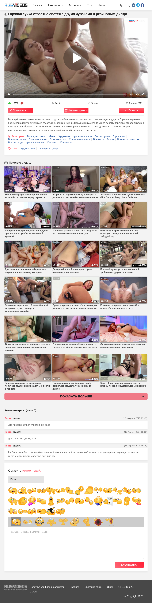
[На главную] (15, 5)
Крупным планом (82, 136)
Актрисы (74, 5)
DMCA (33, 591)
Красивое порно (35, 142)
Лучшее (102, 5)
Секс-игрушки (102, 136)
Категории (54, 5)
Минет (52, 136)
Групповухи (119, 136)
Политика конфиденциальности (47, 587)
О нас (110, 587)
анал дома (44, 148)
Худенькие (64, 136)
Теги (89, 5)
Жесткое (51, 142)
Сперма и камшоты (79, 139)
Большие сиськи (17, 139)
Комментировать (78, 110)
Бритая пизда (15, 142)
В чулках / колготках (128, 139)
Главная (37, 5)
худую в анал (28, 148)
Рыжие (110, 139)
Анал (43, 136)
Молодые (32, 136)
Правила (74, 587)
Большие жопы (57, 139)
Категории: (17, 136)
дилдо (56, 148)
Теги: (15, 148)
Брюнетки (98, 139)
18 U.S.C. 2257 (126, 587)
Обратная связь (93, 587)
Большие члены (38, 139)
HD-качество (66, 142)
